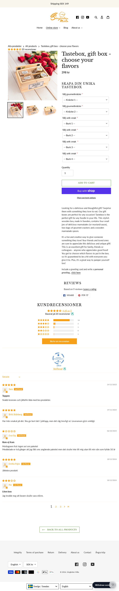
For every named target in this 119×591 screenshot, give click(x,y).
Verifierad (57, 368)
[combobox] (43, 586)
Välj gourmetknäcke (71, 94)
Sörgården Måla (73, 572)
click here (76, 272)
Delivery (62, 552)
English (14, 564)
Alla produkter (14, 46)
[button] (15, 49)
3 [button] (60, 506)
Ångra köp (100, 552)
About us (75, 552)
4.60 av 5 (67, 310)
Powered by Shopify (100, 572)
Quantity (66, 167)
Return (51, 552)
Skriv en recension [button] (59, 341)
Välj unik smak (69, 118)
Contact (87, 552)
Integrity (18, 552)
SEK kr (29, 564)
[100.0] (58, 358)
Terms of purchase (34, 552)
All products (31, 46)
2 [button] (56, 506)
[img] (9, 385)
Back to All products (62, 529)
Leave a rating (89, 289)
